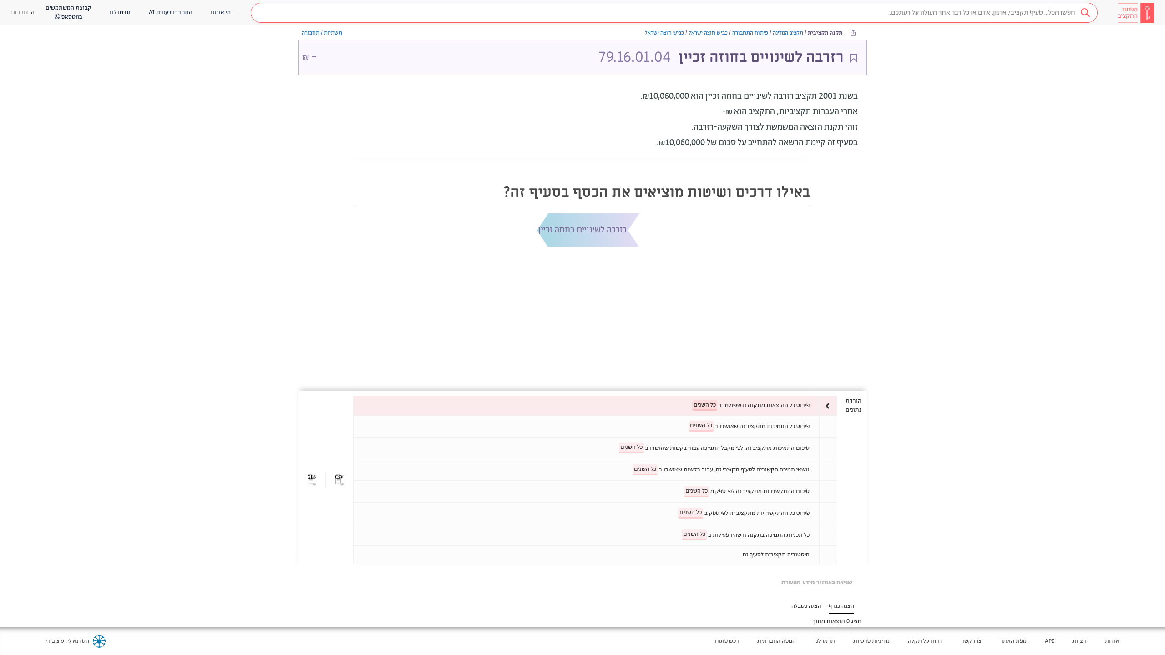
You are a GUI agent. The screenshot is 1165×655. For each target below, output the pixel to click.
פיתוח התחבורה (750, 33)
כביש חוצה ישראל (708, 33)
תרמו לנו (824, 641)
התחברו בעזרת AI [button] (170, 12)
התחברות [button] (23, 12)
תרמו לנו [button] (120, 12)
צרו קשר (971, 641)
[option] (595, 405)
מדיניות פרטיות (871, 641)
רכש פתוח (727, 641)
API (1049, 641)
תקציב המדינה (788, 33)
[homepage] (1136, 13)
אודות (1112, 641)
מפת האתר (1013, 641)
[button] (674, 13)
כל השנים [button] (705, 405)
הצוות (1079, 641)
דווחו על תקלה (925, 641)
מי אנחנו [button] (221, 12)
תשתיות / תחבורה (322, 33)
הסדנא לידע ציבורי (67, 641)
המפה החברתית (776, 641)
